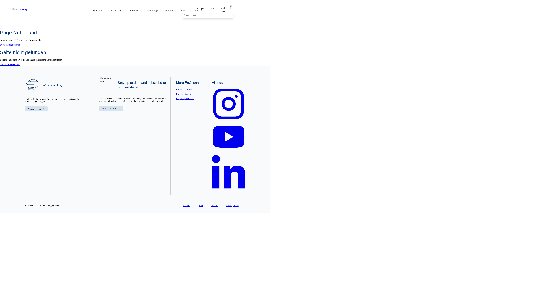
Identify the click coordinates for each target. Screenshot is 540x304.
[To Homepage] (20, 9)
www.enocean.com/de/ (10, 64)
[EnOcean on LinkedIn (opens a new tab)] (228, 190)
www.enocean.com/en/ (10, 45)
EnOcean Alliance (184, 89)
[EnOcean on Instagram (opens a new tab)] (228, 120)
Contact (186, 205)
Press (201, 205)
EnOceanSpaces (183, 94)
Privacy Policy (232, 205)
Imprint (215, 205)
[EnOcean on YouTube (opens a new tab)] (228, 151)
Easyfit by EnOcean (185, 98)
